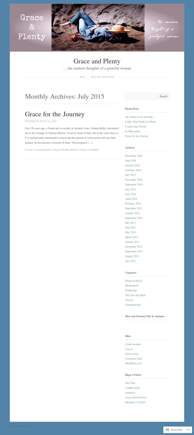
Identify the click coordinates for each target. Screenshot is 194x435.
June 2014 (130, 194)
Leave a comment (90, 149)
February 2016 (133, 170)
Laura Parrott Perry (135, 397)
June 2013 (130, 227)
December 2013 (133, 208)
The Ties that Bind (135, 295)
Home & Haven (133, 280)
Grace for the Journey (55, 113)
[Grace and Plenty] (97, 50)
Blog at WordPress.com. (20, 426)
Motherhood (131, 285)
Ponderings (131, 290)
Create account (133, 344)
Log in (128, 349)
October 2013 (132, 213)
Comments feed (133, 358)
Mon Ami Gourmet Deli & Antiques (144, 316)
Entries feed (131, 354)
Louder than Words (135, 126)
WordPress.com (133, 363)
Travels (129, 300)
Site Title (130, 383)
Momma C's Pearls (135, 402)
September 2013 (134, 218)
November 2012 (133, 246)
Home (82, 76)
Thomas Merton (70, 149)
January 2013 (132, 242)
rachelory (130, 392)
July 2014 (130, 189)
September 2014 (134, 184)
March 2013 (131, 237)
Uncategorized (43, 149)
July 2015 (130, 175)
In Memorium (132, 131)
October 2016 (132, 165)
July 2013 (130, 222)
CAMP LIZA (132, 388)
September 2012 (134, 251)
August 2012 (132, 256)
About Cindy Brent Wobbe (102, 76)
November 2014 (133, 179)
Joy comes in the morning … (140, 117)
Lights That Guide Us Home (140, 121)
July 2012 (130, 261)
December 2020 (133, 155)
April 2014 (131, 199)
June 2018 (130, 160)
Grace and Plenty (97, 61)
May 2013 (130, 232)
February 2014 (133, 203)
